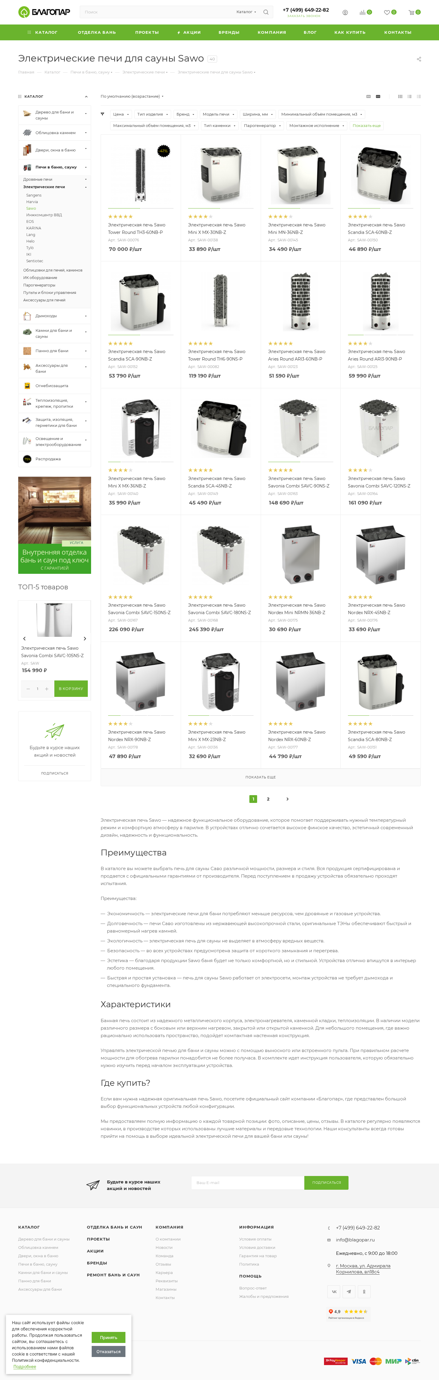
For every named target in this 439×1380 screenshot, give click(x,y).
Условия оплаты (255, 1239)
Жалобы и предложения (264, 1296)
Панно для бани (34, 1280)
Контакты (165, 1297)
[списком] (410, 96)
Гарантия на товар (258, 1255)
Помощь (250, 1276)
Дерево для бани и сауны (44, 1239)
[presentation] (24, 639)
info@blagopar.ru (355, 1240)
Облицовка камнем (38, 1247)
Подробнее (24, 1366)
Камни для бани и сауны (43, 1272)
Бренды (97, 1263)
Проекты (98, 1239)
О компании (168, 1239)
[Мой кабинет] (345, 13)
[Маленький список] (368, 96)
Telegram (349, 1291)
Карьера (164, 1272)
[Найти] (266, 12)
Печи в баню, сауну (37, 1264)
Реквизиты (167, 1280)
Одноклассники (364, 1291)
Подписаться (326, 1182)
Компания (169, 1227)
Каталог (29, 1227)
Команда (165, 1255)
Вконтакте (333, 1291)
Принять (108, 1337)
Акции (95, 1251)
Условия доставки (257, 1247)
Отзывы (163, 1264)
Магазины (166, 1289)
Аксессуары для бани (40, 1289)
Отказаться (108, 1351)
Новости (164, 1247)
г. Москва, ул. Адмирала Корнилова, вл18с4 (363, 1269)
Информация (256, 1227)
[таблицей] (419, 96)
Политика (249, 1264)
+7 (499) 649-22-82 (306, 10)
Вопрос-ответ (253, 1288)
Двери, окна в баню (38, 1255)
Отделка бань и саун (114, 1227)
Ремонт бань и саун (113, 1274)
